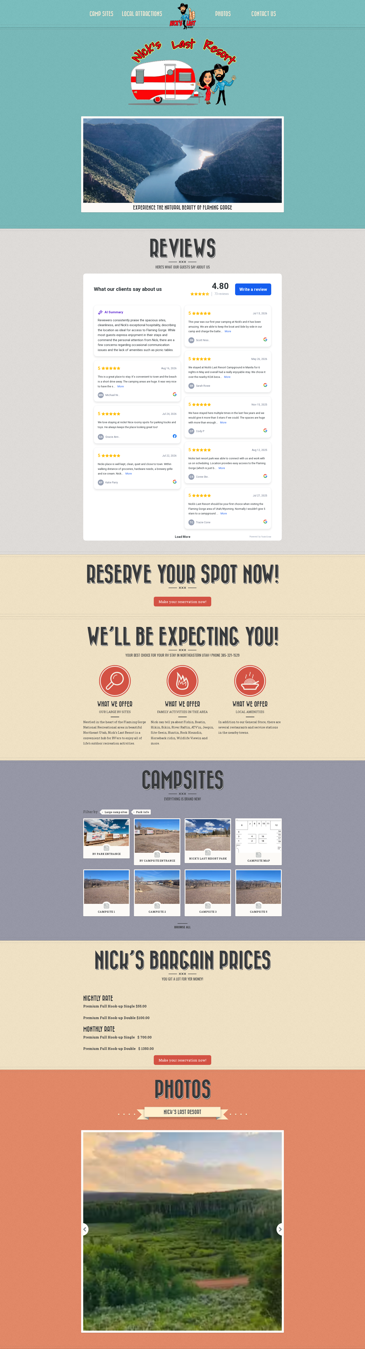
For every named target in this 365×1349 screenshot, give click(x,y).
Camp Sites (101, 14)
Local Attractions (142, 14)
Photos (223, 14)
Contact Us (263, 14)
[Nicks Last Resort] (182, 17)
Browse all (182, 927)
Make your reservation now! (182, 601)
